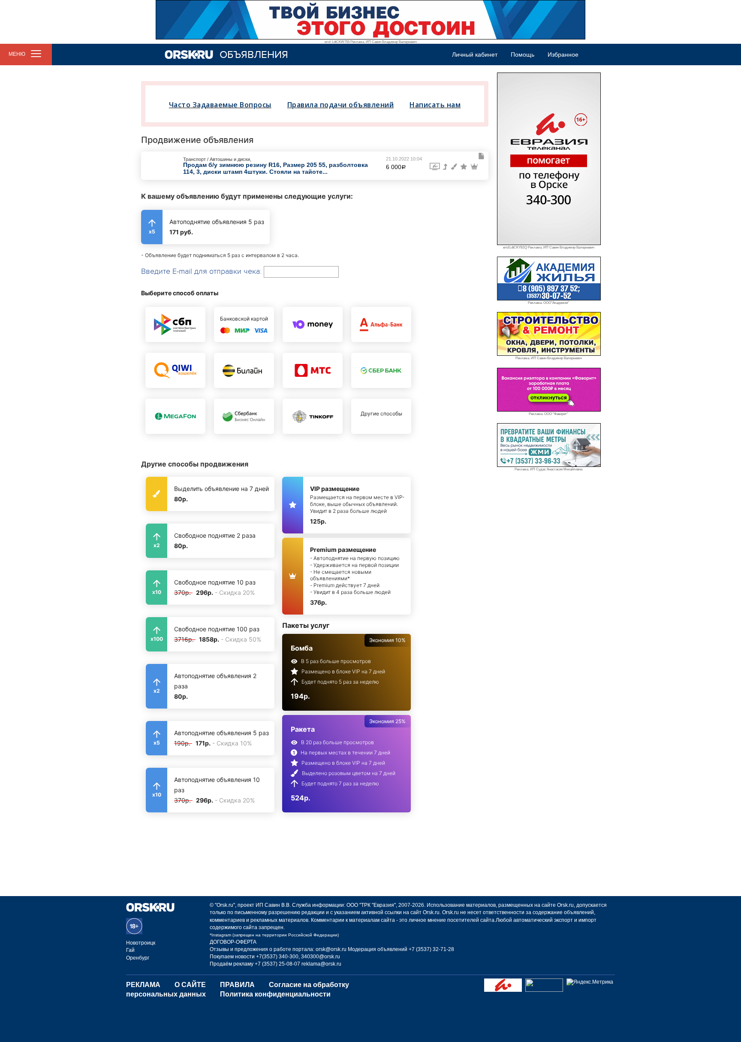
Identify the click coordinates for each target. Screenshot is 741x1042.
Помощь (522, 54)
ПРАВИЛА (237, 984)
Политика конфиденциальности (275, 994)
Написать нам (435, 104)
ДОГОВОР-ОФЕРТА (233, 942)
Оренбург (137, 958)
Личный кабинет (474, 54)
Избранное (563, 54)
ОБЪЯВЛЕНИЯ (254, 54)
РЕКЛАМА (143, 984)
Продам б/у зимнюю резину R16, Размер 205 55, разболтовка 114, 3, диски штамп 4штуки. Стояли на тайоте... (275, 168)
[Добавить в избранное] (481, 156)
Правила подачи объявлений (340, 104)
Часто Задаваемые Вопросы (220, 104)
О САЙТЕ (190, 984)
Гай (130, 950)
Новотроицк (140, 943)
